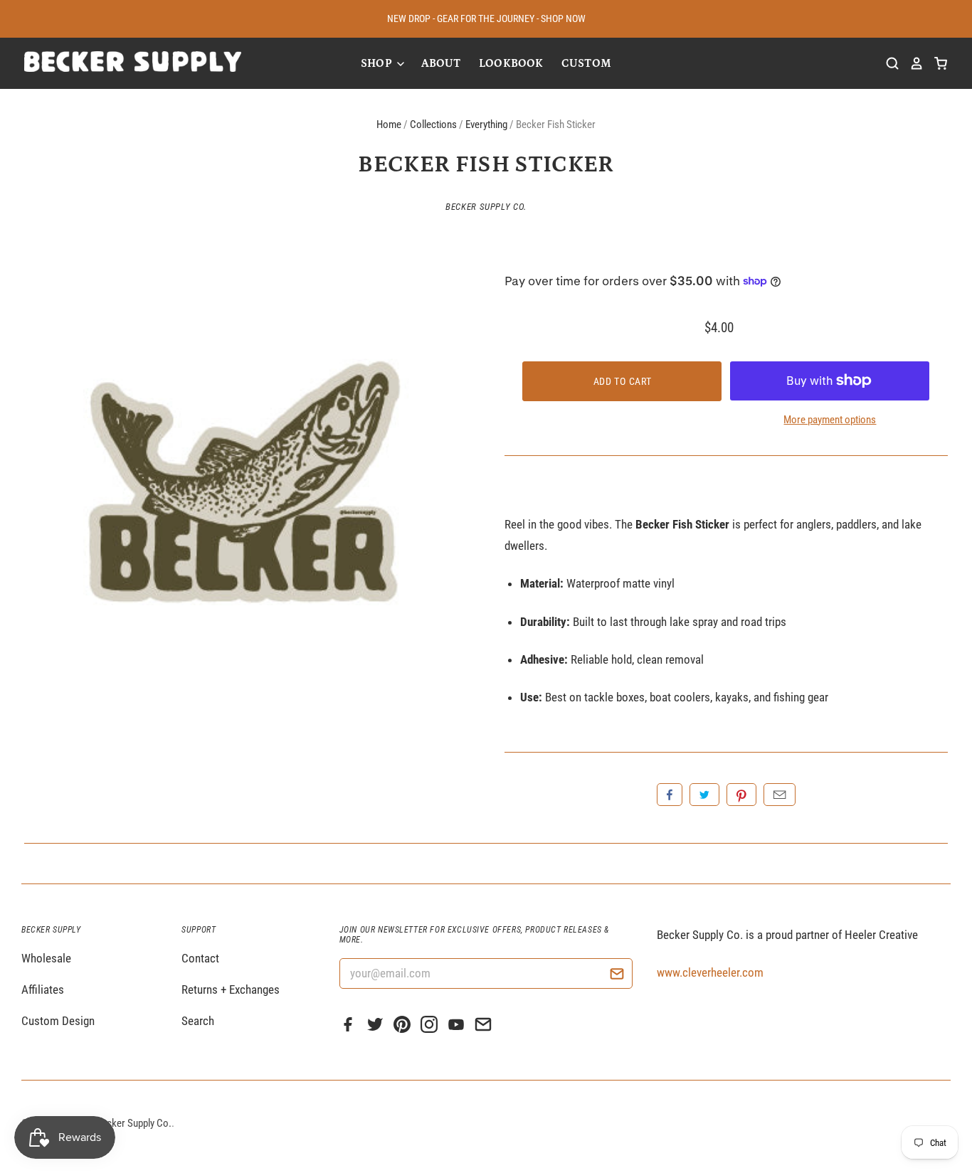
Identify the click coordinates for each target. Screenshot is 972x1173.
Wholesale (46, 958)
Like (669, 794)
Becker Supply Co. (486, 206)
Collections (433, 124)
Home (388, 124)
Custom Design (58, 1021)
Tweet (704, 794)
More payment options (829, 419)
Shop (378, 63)
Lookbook (511, 63)
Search (197, 1021)
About (441, 63)
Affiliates (42, 989)
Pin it (741, 794)
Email (780, 794)
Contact (200, 958)
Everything (486, 124)
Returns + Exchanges (230, 989)
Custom (586, 63)
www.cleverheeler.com (710, 972)
